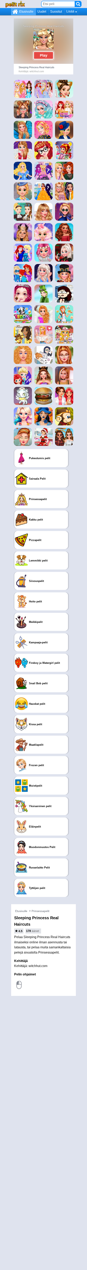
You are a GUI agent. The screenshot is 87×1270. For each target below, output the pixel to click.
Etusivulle (26, 11)
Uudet (41, 11)
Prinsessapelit (40, 911)
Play (43, 55)
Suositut (56, 11)
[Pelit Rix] (15, 4)
